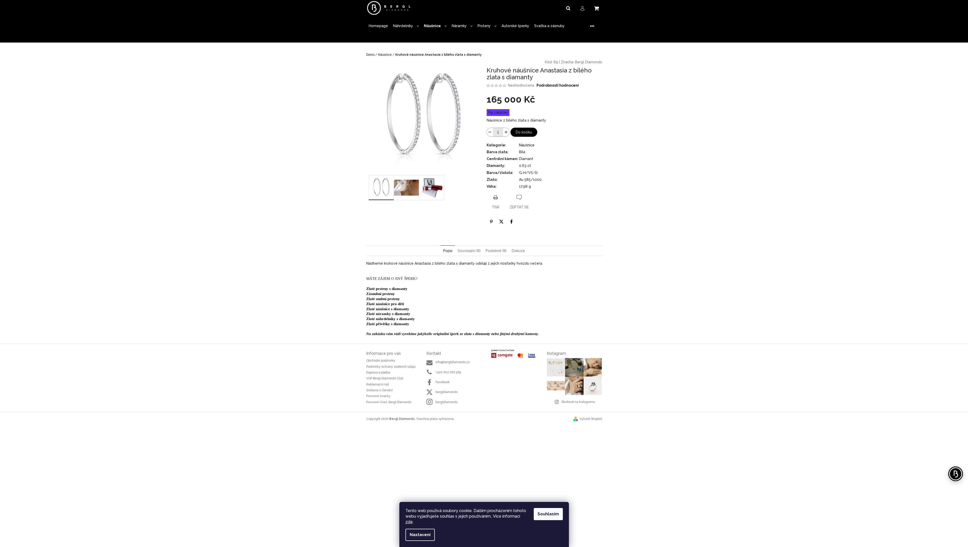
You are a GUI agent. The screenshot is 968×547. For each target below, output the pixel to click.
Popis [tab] (447, 251)
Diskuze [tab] (518, 251)
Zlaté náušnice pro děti (385, 304)
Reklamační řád (377, 384)
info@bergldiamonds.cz (453, 362)
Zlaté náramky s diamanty (388, 314)
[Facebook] (511, 221)
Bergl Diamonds (588, 62)
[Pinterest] (491, 221)
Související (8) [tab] (469, 251)
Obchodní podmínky (380, 360)
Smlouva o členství (379, 390)
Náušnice (526, 145)
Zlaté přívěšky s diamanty (387, 324)
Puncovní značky (378, 396)
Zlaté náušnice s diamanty (387, 309)
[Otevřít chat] (955, 473)
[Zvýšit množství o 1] (506, 132)
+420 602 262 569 (448, 372)
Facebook (443, 382)
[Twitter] (501, 221)
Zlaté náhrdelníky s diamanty (390, 319)
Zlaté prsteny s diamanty (386, 289)
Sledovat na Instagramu (578, 402)
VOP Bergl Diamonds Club (384, 378)
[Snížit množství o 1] (490, 132)
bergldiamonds (447, 392)
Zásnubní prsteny (380, 294)
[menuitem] (378, 26)
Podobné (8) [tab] (496, 251)
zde (409, 521)
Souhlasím (548, 514)
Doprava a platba (378, 372)
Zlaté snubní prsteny (383, 299)
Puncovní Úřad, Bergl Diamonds (388, 402)
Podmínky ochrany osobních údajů (391, 366)
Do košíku (524, 132)
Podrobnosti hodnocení (558, 85)
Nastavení (420, 534)
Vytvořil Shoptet (591, 419)
